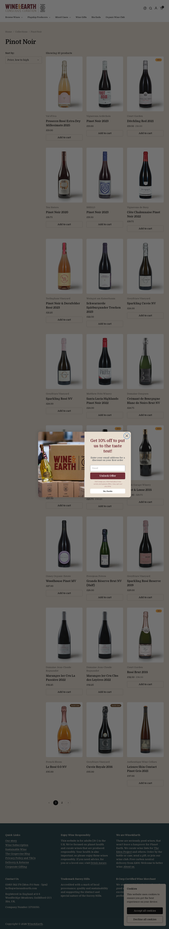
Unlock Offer (107, 475)
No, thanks (107, 491)
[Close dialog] (127, 436)
